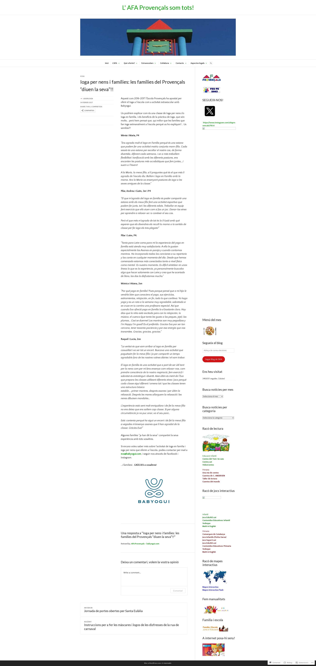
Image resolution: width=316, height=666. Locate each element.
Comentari (178, 590)
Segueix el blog (212, 343)
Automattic (167, 663)
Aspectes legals (197, 63)
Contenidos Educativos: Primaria (216, 546)
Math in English (209, 526)
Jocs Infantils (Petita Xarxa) (214, 537)
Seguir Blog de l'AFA (213, 359)
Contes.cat (207, 462)
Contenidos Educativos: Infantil (216, 520)
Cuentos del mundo (211, 482)
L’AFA (114, 63)
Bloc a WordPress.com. (152, 663)
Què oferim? (129, 63)
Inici (107, 63)
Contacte (180, 63)
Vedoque (206, 523)
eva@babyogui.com (131, 454)
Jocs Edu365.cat (209, 517)
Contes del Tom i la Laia (213, 459)
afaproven (88, 99)
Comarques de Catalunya (213, 534)
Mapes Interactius (210, 587)
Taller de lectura (209, 479)
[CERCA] (211, 63)
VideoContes (208, 465)
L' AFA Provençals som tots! (158, 7)
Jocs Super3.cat (209, 540)
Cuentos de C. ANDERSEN (213, 476)
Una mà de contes (210, 473)
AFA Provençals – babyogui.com (145, 544)
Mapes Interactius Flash (212, 590)
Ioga (82, 76)
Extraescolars (147, 63)
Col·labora (164, 63)
